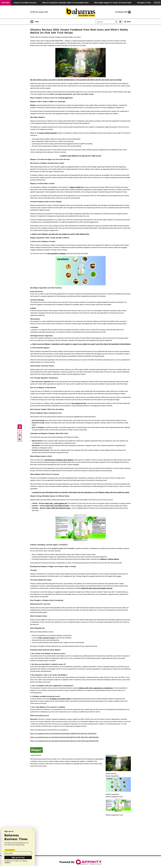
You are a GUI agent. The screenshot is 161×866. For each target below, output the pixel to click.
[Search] (116, 22)
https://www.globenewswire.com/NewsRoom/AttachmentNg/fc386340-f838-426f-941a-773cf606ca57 (63, 733)
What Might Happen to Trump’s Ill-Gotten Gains (112, 3)
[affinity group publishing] (20, 435)
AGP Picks (5, 3)
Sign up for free (18, 857)
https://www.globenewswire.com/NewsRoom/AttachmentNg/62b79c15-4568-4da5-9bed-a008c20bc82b (64, 737)
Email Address (9, 850)
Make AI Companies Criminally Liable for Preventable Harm (65, 3)
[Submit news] (20, 427)
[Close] (33, 829)
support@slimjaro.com (42, 715)
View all (157, 2)
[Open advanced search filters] (120, 22)
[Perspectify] (20, 431)
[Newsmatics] (20, 439)
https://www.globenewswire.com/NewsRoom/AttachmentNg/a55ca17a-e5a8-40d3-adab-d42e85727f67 (64, 741)
